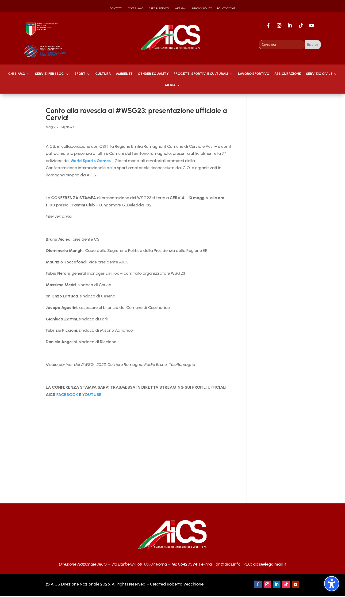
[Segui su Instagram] (279, 25)
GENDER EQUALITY (153, 74)
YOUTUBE (91, 394)
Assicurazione (287, 74)
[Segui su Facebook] (268, 25)
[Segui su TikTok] (300, 25)
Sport (79, 74)
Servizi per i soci (50, 74)
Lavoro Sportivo (253, 74)
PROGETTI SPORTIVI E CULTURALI (201, 74)
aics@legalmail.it (269, 564)
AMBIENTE (124, 74)
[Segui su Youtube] (311, 25)
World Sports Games (90, 160)
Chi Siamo (16, 74)
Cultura (103, 74)
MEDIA (170, 85)
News (70, 127)
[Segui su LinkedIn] (289, 25)
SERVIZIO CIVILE (319, 74)
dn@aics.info (228, 564)
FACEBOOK (67, 394)
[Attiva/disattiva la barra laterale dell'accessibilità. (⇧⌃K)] (331, 583)
